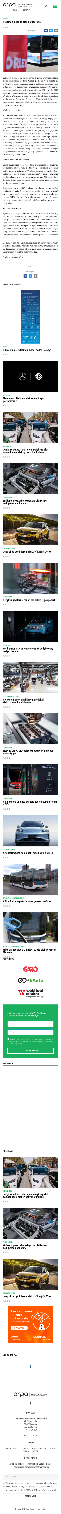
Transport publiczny (11, 696)
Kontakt (26, 10)
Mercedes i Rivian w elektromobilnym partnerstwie (23, 400)
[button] (55, 6)
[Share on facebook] (46, 30)
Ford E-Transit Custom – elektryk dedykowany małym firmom (28, 650)
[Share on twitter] (51, 30)
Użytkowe (6, 395)
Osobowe (6, 548)
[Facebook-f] (30, 1366)
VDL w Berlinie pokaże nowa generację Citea (27, 901)
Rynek (5, 347)
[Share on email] (56, 30)
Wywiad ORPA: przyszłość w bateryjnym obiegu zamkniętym (28, 752)
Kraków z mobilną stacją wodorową (22, 21)
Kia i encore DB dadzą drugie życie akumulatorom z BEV (30, 803)
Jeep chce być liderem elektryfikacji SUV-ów (27, 551)
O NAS (15, 10)
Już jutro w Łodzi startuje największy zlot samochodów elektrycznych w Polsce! (25, 451)
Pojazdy (24, 1448)
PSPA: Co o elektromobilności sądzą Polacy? (27, 350)
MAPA (35, 1436)
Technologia (8, 497)
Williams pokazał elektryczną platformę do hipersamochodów (25, 502)
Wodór (5, 18)
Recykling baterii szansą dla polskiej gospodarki (29, 600)
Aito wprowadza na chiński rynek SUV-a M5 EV (28, 852)
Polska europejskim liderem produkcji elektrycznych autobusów (23, 701)
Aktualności (7, 446)
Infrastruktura (39, 1448)
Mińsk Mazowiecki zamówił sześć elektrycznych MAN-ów (29, 951)
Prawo (26, 1451)
